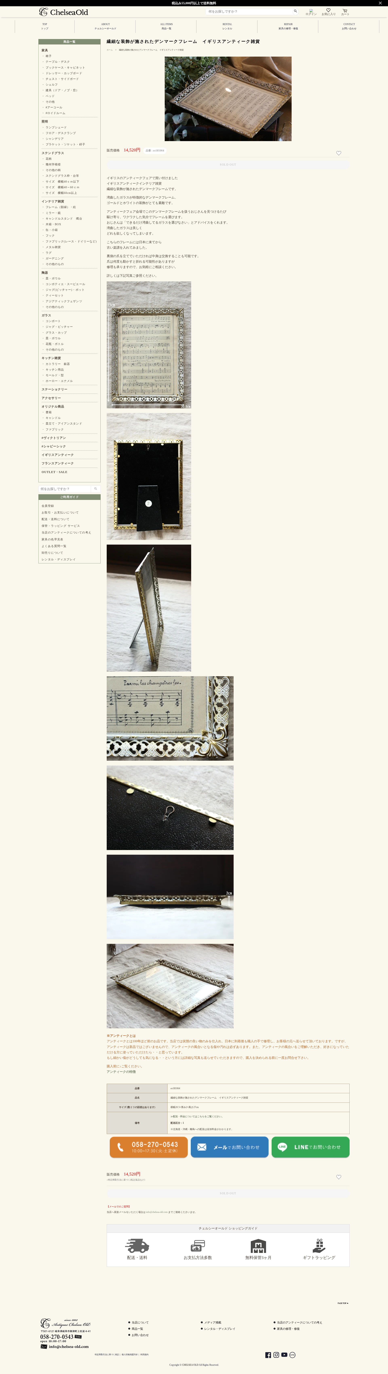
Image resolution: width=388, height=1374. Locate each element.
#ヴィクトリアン (54, 437)
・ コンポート (51, 321)
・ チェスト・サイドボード (60, 78)
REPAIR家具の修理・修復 (288, 26)
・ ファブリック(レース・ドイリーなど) (69, 241)
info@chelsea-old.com (157, 1212)
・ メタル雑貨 (51, 247)
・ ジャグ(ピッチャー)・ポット (63, 289)
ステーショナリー (54, 389)
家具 (45, 50)
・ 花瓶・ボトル (53, 343)
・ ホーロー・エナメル (57, 380)
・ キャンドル (51, 417)
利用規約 (144, 1354)
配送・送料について (56, 519)
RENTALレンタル (227, 26)
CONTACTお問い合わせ (349, 26)
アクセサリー (51, 398)
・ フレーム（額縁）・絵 (59, 207)
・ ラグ (47, 252)
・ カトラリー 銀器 (56, 363)
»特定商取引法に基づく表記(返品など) (126, 1180)
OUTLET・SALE (54, 472)
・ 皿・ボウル (51, 278)
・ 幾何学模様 (51, 164)
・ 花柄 (47, 158)
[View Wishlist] (328, 11)
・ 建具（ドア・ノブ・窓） (60, 90)
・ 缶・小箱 (50, 229)
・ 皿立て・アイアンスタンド (62, 423)
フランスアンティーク (58, 463)
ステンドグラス (53, 153)
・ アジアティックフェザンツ (62, 301)
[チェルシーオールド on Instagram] (274, 1355)
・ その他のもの (53, 264)
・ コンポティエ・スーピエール (63, 284)
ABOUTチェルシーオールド (105, 26)
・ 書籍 (47, 412)
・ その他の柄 (51, 170)
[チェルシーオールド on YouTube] (282, 1355)
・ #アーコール (52, 107)
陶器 (45, 272)
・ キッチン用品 (53, 369)
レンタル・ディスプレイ (59, 559)
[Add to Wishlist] (339, 153)
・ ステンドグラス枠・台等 (60, 175)
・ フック (48, 235)
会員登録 (48, 505)
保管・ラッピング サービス (61, 525)
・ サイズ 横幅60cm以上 (59, 192)
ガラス (46, 315)
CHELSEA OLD (190, 1365)
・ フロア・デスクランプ (59, 133)
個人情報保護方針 (130, 1354)
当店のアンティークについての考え (66, 532)
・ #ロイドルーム (53, 113)
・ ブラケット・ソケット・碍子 (63, 144)
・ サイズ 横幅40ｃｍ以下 (60, 181)
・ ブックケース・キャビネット (63, 67)
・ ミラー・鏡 (51, 212)
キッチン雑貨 (51, 358)
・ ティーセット (53, 295)
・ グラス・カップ (54, 332)
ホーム (110, 50)
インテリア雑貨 (53, 201)
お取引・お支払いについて (60, 512)
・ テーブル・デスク (56, 61)
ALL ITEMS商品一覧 (166, 26)
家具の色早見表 (52, 539)
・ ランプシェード (54, 127)
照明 (45, 121)
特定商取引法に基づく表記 (107, 1354)
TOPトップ (44, 26)
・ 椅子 (47, 56)
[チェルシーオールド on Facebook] (266, 1355)
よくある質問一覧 (54, 546)
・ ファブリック (53, 429)
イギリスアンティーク (58, 454)
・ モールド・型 (53, 375)
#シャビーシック (54, 446)
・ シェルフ (50, 84)
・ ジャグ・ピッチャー (57, 326)
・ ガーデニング (53, 258)
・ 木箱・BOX (51, 224)
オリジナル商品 (53, 406)
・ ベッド (48, 96)
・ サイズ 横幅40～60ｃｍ (61, 187)
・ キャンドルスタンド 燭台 (62, 218)
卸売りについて (52, 552)
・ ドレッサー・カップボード (62, 73)
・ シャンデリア (53, 138)
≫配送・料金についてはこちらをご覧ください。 (197, 1116)
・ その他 (48, 101)
